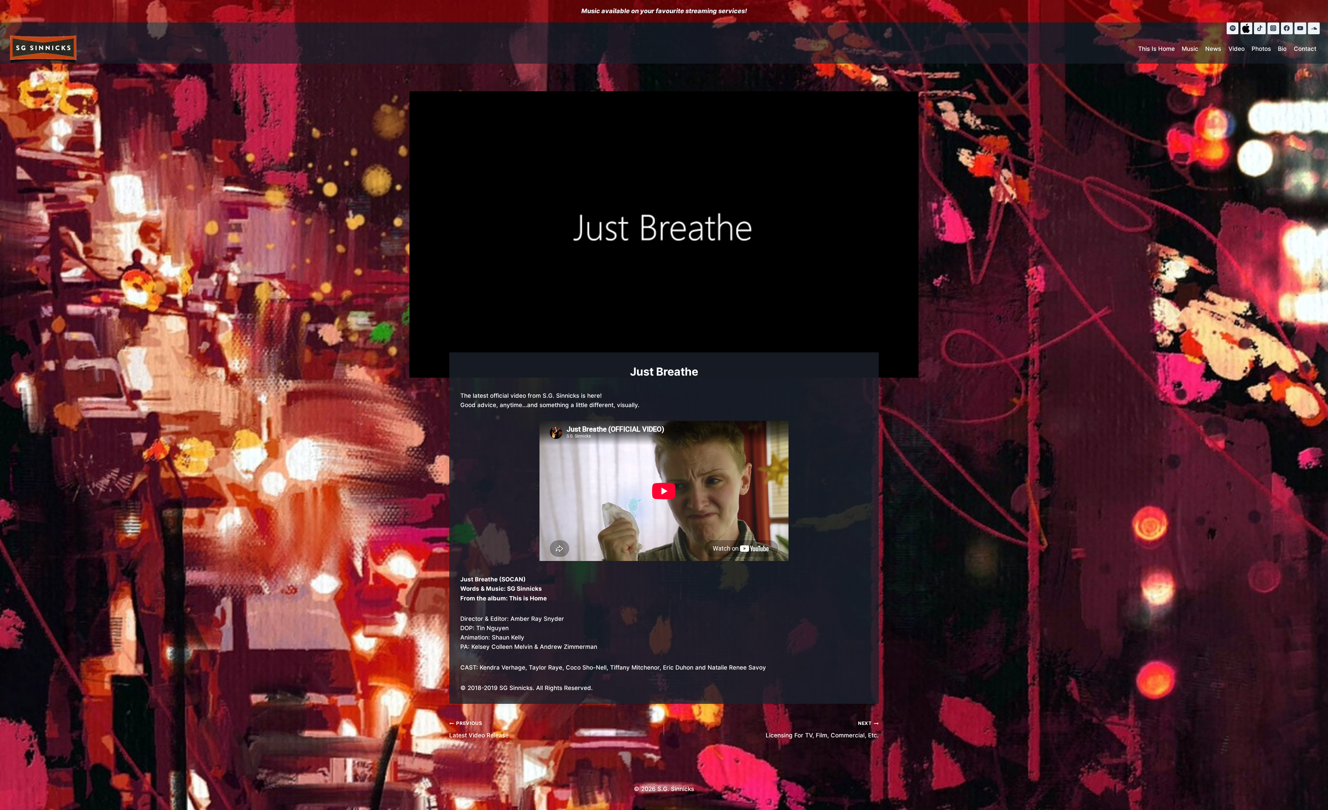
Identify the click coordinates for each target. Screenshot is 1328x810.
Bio (1282, 48)
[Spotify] (1232, 28)
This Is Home (1156, 48)
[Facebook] (1287, 28)
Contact (1305, 48)
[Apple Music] (1246, 28)
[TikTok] (1260, 28)
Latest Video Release (479, 729)
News (1213, 48)
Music (1190, 48)
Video (1236, 48)
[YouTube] (1300, 28)
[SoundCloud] (1314, 28)
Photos (1261, 48)
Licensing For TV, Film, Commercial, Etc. (822, 729)
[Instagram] (1273, 28)
